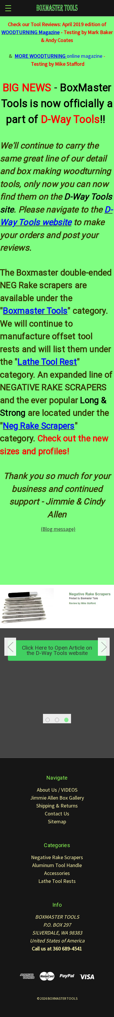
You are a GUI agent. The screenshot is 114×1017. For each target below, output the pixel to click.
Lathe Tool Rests (57, 881)
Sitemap (57, 821)
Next (104, 647)
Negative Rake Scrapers (57, 857)
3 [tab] (66, 720)
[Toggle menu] (8, 8)
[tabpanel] (57, 631)
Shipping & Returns (57, 805)
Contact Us (57, 813)
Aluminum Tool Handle (57, 865)
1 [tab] (48, 720)
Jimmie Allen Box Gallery (57, 797)
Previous (10, 647)
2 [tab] (57, 720)
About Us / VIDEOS (57, 789)
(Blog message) (58, 529)
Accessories (57, 873)
